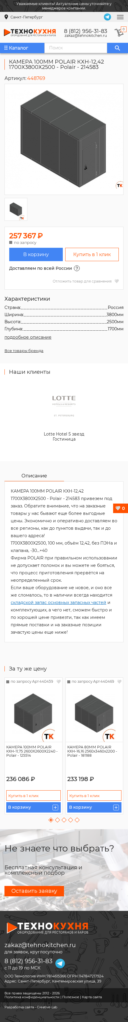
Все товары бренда (23, 350)
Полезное (70, 997)
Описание (34, 476)
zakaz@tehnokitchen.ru (86, 35)
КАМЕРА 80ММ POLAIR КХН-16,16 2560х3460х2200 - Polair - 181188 (92, 751)
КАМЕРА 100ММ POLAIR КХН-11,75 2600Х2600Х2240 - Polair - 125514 (32, 751)
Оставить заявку (34, 891)
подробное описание (27, 337)
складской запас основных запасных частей (58, 602)
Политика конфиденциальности (32, 997)
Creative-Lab (47, 1007)
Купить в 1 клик (92, 254)
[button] (51, 820)
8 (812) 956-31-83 (85, 31)
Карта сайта (92, 997)
